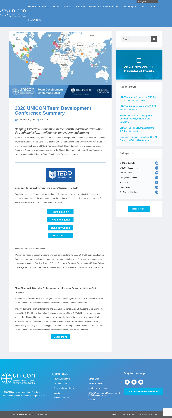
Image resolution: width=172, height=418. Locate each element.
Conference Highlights (129, 192)
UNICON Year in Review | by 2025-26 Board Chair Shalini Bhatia (138, 99)
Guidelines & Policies (148, 414)
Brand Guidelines (61, 397)
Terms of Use (128, 414)
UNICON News (126, 173)
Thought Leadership (128, 178)
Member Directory (62, 383)
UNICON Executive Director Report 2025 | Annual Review (104, 394)
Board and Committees (64, 388)
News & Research (62, 379)
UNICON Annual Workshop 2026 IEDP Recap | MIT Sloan (138, 108)
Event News (125, 187)
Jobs (142, 7)
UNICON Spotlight (127, 163)
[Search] (154, 39)
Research (67, 7)
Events (57, 393)
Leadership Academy (97, 388)
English (142, 2)
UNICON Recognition (129, 168)
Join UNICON (34, 20)
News (56, 7)
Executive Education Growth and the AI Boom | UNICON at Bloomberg (138, 138)
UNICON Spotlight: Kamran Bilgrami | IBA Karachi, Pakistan (137, 129)
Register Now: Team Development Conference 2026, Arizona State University (136, 118)
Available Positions (96, 383)
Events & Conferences (38, 7)
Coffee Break (94, 379)
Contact (152, 7)
